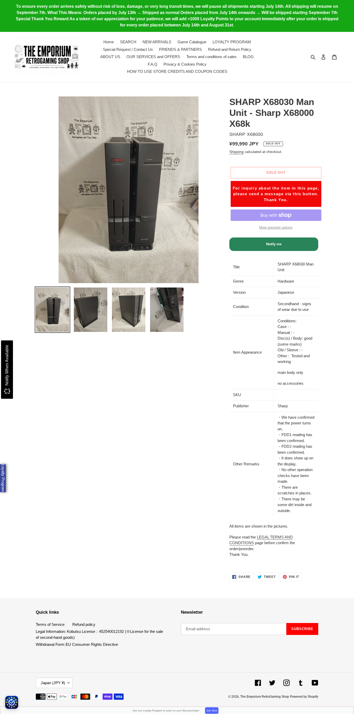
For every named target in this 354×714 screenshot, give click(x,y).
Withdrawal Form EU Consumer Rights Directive (77, 644)
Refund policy (83, 624)
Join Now (211, 710)
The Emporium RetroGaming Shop (264, 696)
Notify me (273, 244)
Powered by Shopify (304, 696)
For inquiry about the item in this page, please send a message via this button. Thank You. (276, 194)
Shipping (236, 152)
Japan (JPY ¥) (53, 683)
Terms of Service (50, 624)
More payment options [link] (276, 227)
